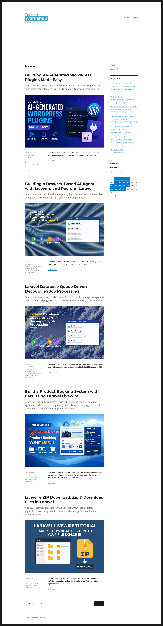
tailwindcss (129, 146)
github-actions (115, 106)
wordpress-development (32, 168)
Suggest (135, 18)
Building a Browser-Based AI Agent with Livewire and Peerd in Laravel (60, 186)
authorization (115, 86)
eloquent (131, 99)
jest (135, 106)
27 (124, 189)
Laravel (27, 264)
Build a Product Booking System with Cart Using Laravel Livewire (62, 393)
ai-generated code (30, 160)
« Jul (115, 196)
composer (114, 93)
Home (126, 18)
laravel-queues (115, 116)
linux (126, 122)
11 (115, 182)
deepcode (28, 164)
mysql (128, 126)
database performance (118, 99)
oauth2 (121, 129)
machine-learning (116, 126)
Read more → (52, 161)
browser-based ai (36, 266)
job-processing (115, 109)
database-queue (30, 371)
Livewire (32, 264)
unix (121, 149)
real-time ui (31, 272)
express (113, 103)
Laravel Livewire (35, 477)
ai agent (27, 266)
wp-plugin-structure (31, 170)
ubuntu (113, 149)
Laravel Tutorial (34, 583)
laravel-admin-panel (117, 113)
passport (128, 132)
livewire (32, 270)
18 (116, 185)
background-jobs (30, 369)
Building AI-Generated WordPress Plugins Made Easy (58, 77)
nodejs (113, 129)
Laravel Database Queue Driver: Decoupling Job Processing (56, 289)
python (113, 139)
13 (124, 182)
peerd (37, 270)
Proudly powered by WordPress (36, 618)
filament (122, 103)
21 (128, 185)
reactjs (120, 142)
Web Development (117, 152)
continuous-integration (128, 93)
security (113, 146)
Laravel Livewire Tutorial (118, 119)
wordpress (37, 166)
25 (116, 189)
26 (120, 189)
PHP (26, 155)
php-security (129, 136)
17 (112, 185)
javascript (127, 106)
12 (120, 182)
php (33, 164)
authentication (124, 83)
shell (121, 146)
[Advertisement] (81, 48)
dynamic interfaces (31, 268)
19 (120, 185)
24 (112, 189)
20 (124, 185)
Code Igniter (129, 89)
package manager (116, 132)
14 (128, 182)
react (112, 142)
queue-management (125, 139)
